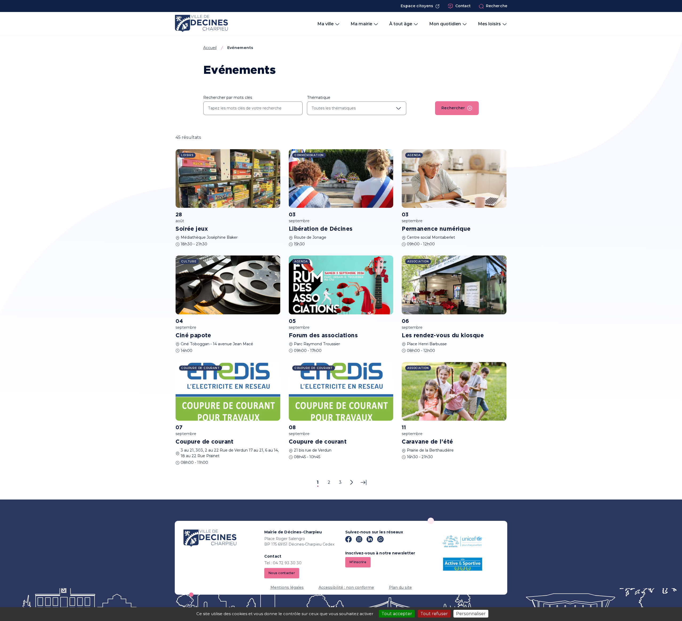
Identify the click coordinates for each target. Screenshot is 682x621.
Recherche (496, 5)
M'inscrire (358, 562)
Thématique (318, 97)
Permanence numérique (436, 229)
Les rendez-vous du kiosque (443, 335)
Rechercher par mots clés (227, 97)
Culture (189, 261)
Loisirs (187, 155)
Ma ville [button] (325, 23)
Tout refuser (434, 613)
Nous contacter (282, 573)
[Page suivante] (351, 482)
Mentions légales (287, 587)
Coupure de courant (205, 442)
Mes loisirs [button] (489, 23)
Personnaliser (471, 613)
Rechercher (453, 107)
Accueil (210, 47)
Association (418, 261)
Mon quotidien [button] (445, 23)
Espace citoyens (417, 5)
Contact (463, 5)
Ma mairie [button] (361, 23)
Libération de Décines (321, 229)
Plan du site (400, 587)
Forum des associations (323, 335)
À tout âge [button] (400, 23)
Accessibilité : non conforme (346, 587)
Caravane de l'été (427, 442)
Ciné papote (193, 335)
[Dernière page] (363, 482)
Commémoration (309, 155)
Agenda (414, 155)
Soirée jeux (192, 229)
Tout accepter (396, 613)
